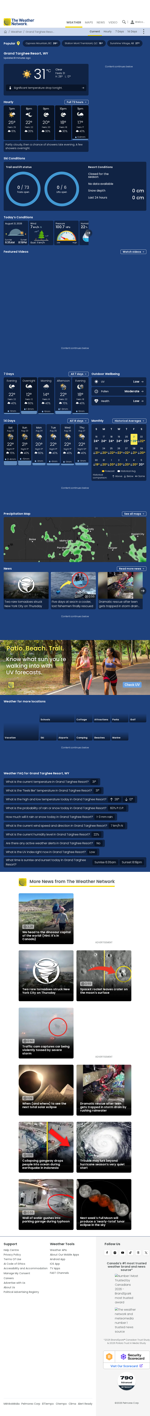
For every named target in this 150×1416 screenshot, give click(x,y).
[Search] (124, 22)
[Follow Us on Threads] (138, 1253)
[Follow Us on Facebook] (107, 1253)
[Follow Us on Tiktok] (130, 1253)
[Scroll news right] (142, 590)
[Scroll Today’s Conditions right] (88, 232)
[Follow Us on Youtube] (123, 1253)
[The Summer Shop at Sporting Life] (137, 732)
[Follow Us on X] (146, 1253)
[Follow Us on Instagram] (115, 1253)
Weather (16, 32)
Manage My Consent (17, 1273)
